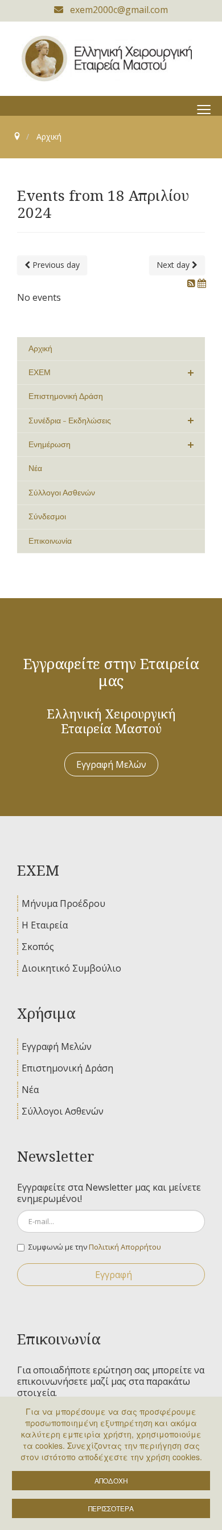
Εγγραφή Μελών (111, 764)
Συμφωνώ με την (94, 1247)
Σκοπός (38, 946)
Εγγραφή (113, 1274)
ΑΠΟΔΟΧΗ (111, 1480)
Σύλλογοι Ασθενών (63, 1111)
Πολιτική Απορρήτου (125, 1247)
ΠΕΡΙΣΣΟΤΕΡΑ (111, 1508)
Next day (174, 264)
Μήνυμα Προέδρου (63, 903)
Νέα (30, 1089)
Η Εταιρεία (45, 925)
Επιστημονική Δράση (67, 1068)
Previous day (55, 264)
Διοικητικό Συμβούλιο (71, 968)
